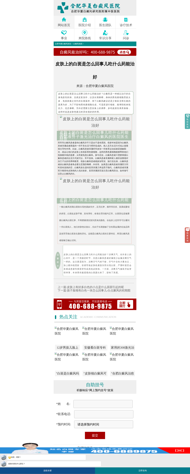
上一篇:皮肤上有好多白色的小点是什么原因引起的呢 (91, 287)
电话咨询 (187, 123)
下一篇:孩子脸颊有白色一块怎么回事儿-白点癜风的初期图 (94, 290)
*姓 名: (63, 404)
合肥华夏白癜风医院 (63, 44)
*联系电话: (63, 414)
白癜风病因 (77, 44)
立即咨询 (143, 470)
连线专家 (47, 470)
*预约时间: (63, 424)
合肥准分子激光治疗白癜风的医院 (90, 137)
